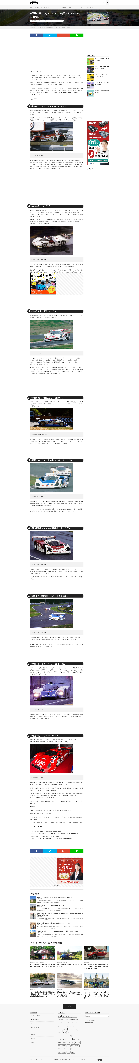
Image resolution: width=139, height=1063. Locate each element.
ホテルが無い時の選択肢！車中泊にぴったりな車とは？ (69, 965)
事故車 (59, 1042)
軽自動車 (64, 1052)
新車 (59, 1045)
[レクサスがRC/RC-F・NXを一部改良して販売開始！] (90, 85)
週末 (69, 1052)
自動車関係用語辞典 (90, 1021)
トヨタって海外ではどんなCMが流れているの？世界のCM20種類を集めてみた (50, 810)
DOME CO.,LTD (39, 155)
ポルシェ (69, 1032)
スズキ (77, 1022)
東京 (72, 1045)
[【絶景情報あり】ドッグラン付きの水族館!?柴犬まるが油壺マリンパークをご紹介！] (33, 933)
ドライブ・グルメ (55, 7)
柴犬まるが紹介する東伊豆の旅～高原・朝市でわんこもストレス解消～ (55, 897)
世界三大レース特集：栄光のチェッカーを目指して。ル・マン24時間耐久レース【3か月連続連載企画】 (55, 833)
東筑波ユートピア (43, 962)
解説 (72, 1049)
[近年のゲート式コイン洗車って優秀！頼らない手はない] (90, 69)
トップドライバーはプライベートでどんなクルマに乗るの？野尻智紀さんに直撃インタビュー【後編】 (56, 822)
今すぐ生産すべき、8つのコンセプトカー (40, 813)
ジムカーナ (100, 989)
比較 (59, 1049)
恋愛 (79, 1042)
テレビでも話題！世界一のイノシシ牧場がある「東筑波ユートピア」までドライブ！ (42, 965)
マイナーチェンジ (62, 1035)
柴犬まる (77, 1045)
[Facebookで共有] (36, 35)
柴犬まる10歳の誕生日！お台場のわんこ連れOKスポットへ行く (53, 923)
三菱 (74, 1039)
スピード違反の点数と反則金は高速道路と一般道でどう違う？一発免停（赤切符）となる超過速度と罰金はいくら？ (42, 994)
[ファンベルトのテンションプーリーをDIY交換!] (90, 61)
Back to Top (69, 1006)
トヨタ (49, 20)
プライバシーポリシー (74, 1059)
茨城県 (68, 1049)
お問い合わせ (90, 7)
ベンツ (59, 1032)
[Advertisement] (56, 51)
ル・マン (60, 20)
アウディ (74, 1016)
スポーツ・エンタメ (34, 7)
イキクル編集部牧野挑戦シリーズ (72, 1019)
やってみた (68, 1016)
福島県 (63, 1049)
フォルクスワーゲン (73, 1029)
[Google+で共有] (63, 35)
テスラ (77, 1026)
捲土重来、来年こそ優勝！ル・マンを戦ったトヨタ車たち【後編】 (46, 831)
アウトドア (60, 1019)
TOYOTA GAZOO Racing (40, 259)
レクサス (69, 1039)
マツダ (69, 1035)
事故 (78, 1039)
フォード (104, 989)
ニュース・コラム (45, 7)
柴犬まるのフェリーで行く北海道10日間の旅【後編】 (51, 905)
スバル (59, 1026)
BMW (59, 1016)
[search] (108, 1016)
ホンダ (38, 962)
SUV (63, 1016)
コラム (72, 1022)
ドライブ (65, 1029)
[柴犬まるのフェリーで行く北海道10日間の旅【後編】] (33, 907)
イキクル (40, 1059)
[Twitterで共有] (50, 35)
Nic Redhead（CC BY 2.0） (41, 434)
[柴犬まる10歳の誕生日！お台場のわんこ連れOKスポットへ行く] (33, 925)
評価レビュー (71, 7)
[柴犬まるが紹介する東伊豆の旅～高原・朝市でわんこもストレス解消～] (33, 899)
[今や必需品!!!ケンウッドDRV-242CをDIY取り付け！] (90, 77)
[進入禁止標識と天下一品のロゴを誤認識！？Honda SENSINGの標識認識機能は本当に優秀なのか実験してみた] (33, 915)
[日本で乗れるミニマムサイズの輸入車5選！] (90, 93)
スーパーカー (66, 1026)
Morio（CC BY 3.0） (39, 777)
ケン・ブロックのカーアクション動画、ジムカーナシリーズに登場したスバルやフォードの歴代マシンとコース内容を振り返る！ (96, 995)
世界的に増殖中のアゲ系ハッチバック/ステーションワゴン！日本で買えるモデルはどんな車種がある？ (69, 994)
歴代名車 (33, 1038)
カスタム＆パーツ (80, 7)
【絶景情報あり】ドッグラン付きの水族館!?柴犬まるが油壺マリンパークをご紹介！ (59, 931)
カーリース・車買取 (35, 1015)
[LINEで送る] (76, 35)
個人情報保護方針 (64, 1059)
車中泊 (65, 962)
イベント (60, 1022)
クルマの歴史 (67, 1022)
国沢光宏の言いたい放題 (68, 1042)
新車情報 (64, 7)
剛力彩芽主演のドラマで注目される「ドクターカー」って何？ (45, 836)
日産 (69, 1045)
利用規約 (56, 1059)
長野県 (72, 1052)
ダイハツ (72, 1026)
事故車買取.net (89, 1022)
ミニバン (74, 1035)
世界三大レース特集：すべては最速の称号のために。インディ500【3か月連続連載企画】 (51, 838)
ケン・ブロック (94, 989)
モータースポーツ (54, 20)
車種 (59, 1052)
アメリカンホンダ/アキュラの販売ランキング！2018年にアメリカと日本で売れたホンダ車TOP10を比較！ (96, 966)
